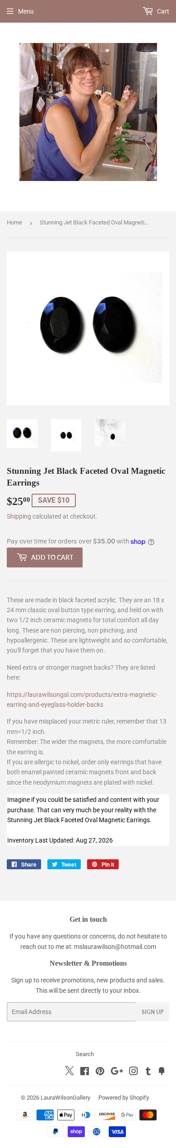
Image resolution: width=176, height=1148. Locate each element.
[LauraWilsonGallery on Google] (117, 1072)
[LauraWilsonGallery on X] (69, 1073)
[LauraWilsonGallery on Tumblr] (148, 1072)
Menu (26, 11)
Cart (162, 11)
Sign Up (152, 1012)
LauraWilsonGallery (65, 1097)
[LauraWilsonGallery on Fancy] (161, 1072)
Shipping (19, 516)
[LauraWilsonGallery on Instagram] (133, 1072)
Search (85, 1054)
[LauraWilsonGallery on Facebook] (84, 1072)
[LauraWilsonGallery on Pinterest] (100, 1072)
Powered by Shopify (123, 1097)
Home (14, 222)
